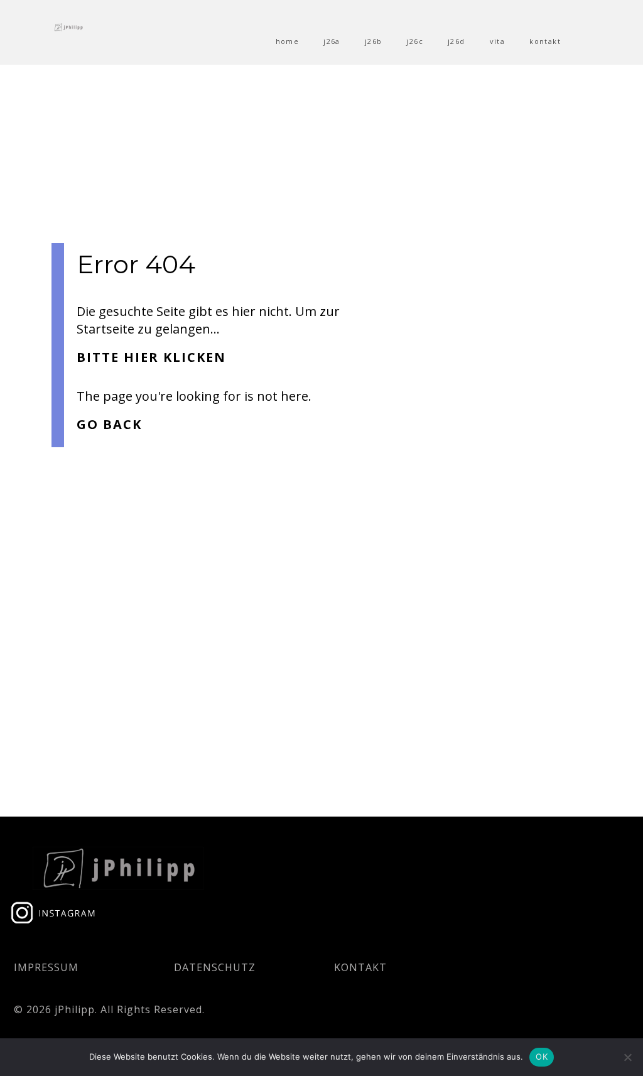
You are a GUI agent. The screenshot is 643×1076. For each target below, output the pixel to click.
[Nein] (627, 1057)
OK (542, 1057)
